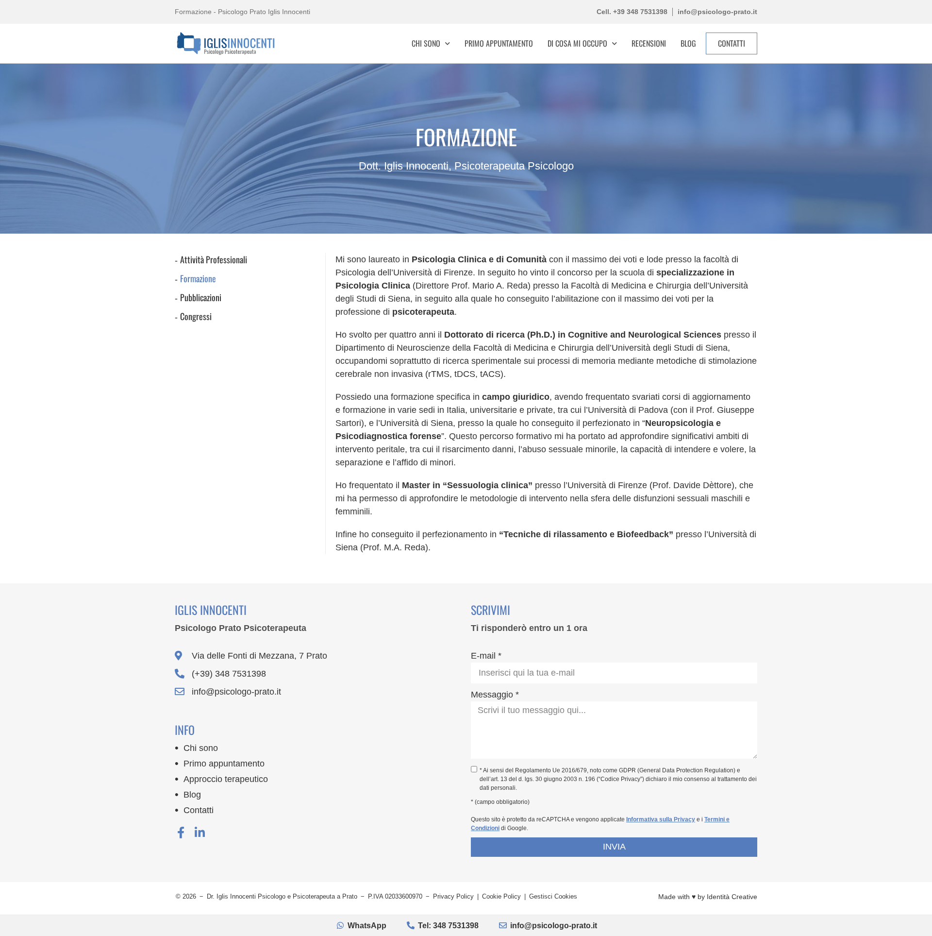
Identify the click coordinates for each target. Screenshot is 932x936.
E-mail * (486, 656)
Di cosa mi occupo (577, 43)
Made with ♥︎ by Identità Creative (707, 897)
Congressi (196, 316)
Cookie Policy (501, 896)
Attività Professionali (213, 259)
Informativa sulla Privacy (660, 819)
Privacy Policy (453, 896)
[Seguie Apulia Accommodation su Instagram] (199, 832)
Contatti (198, 810)
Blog (688, 43)
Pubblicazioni (200, 297)
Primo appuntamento (499, 43)
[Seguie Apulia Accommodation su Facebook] (180, 832)
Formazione (198, 278)
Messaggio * (495, 694)
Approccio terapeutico (225, 779)
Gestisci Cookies (553, 896)
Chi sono (200, 748)
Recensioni (649, 43)
